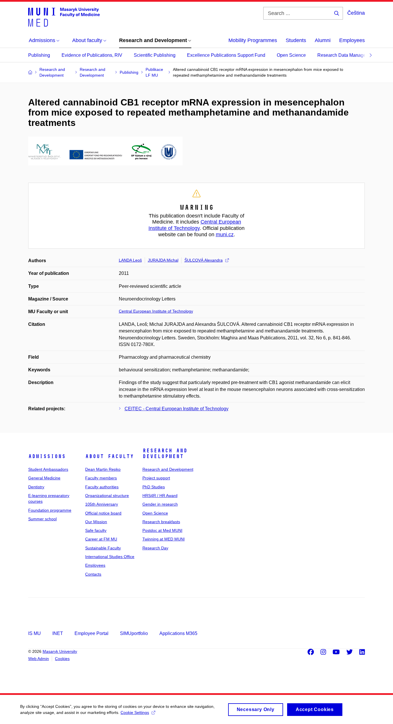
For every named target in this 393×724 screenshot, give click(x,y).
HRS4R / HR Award (160, 495)
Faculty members (101, 478)
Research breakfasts (161, 521)
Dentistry (36, 487)
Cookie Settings (135, 712)
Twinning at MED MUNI (163, 539)
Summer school (42, 519)
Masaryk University (60, 651)
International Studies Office (109, 556)
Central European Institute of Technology (194, 225)
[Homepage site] (64, 17)
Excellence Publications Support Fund (226, 55)
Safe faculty (95, 530)
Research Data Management (346, 55)
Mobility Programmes (252, 40)
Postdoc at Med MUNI (162, 530)
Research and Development (164, 453)
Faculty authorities (102, 487)
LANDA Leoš (130, 260)
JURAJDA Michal (163, 260)
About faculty (109, 456)
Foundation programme (49, 510)
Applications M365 (178, 633)
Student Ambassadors (48, 469)
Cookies (62, 658)
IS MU (34, 633)
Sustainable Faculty (103, 548)
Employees (352, 40)
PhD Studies (153, 487)
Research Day (155, 548)
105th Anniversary (101, 504)
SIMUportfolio (134, 633)
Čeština (356, 13)
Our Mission (96, 521)
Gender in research (160, 504)
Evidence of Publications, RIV (92, 55)
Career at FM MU (101, 539)
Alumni (323, 40)
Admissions (47, 456)
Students (296, 40)
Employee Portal (91, 633)
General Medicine (44, 478)
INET (57, 633)
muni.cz (225, 234)
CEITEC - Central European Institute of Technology (176, 408)
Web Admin (38, 658)
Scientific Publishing (154, 55)
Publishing (39, 55)
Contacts (93, 574)
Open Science (291, 55)
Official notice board (103, 513)
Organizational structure (107, 495)
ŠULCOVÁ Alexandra (203, 260)
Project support (156, 478)
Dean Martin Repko (103, 469)
